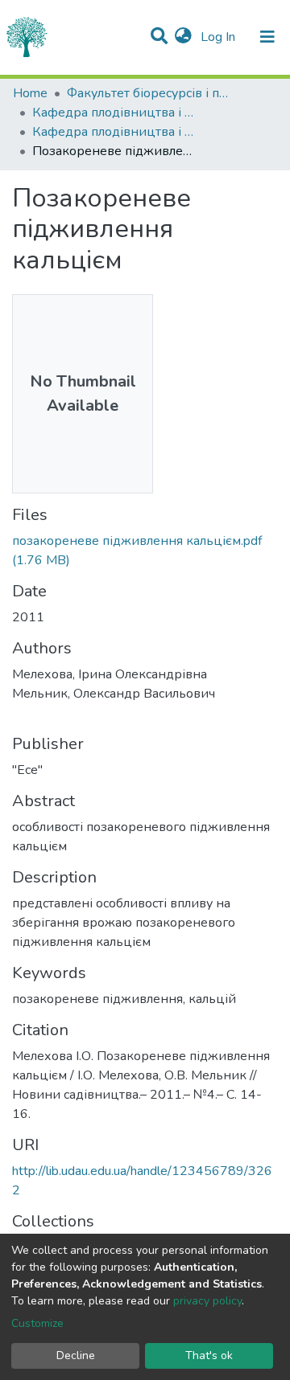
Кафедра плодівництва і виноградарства (112, 112)
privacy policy (207, 1300)
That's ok (209, 1355)
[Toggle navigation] (267, 37)
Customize (37, 1323)
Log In (219, 37)
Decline (75, 1355)
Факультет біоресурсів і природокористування (147, 93)
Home (30, 93)
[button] (183, 37)
